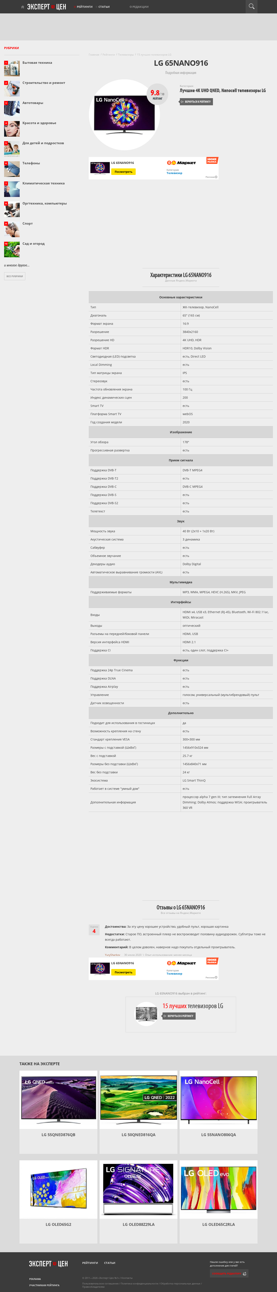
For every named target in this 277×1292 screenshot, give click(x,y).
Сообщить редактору (226, 1273)
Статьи (104, 7)
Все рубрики (14, 276)
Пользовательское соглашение (100, 1283)
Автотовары (33, 103)
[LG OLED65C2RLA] (219, 1189)
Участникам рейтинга (44, 1285)
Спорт (28, 223)
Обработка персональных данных (180, 1283)
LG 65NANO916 (122, 963)
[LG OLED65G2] (58, 1189)
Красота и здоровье (39, 123)
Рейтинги (85, 7)
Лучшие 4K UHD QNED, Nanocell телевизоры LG (223, 90)
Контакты (126, 1277)
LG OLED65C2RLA (218, 1224)
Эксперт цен (46, 7)
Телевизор (174, 172)
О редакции (139, 7)
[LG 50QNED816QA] (138, 1100)
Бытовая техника (37, 62)
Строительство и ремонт (44, 82)
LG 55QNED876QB (58, 1134)
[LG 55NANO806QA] (219, 1100)
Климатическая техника (44, 183)
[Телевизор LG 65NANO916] (100, 168)
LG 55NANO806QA (218, 1134)
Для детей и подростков (43, 143)
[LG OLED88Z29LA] (138, 1189)
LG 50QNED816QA (138, 1134)
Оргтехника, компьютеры (45, 203)
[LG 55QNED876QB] (58, 1100)
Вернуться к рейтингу (195, 101)
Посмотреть (123, 172)
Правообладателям (93, 1286)
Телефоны (31, 163)
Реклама (35, 1279)
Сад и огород (34, 243)
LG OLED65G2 (58, 1224)
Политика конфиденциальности (139, 1283)
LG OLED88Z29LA (139, 1224)
